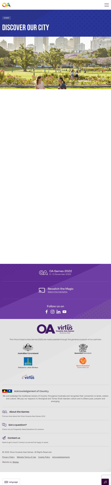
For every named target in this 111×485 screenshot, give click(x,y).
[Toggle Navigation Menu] (107, 5)
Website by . (10, 462)
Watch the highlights (57, 291)
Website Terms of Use (26, 457)
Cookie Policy (44, 457)
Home (6, 18)
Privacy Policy (8, 457)
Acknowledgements (61, 457)
